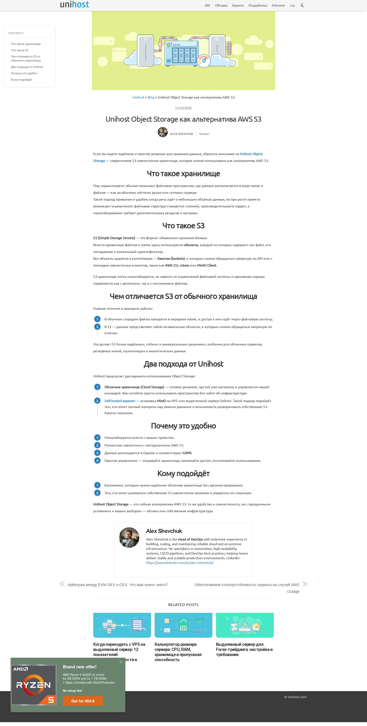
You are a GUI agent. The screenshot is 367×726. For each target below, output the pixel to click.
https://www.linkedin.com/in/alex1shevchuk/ (179, 562)
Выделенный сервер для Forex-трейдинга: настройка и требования (244, 649)
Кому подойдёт (21, 79)
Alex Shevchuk (181, 134)
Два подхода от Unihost (27, 66)
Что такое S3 (19, 50)
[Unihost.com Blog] (74, 5)
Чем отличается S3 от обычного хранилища (26, 58)
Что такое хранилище (26, 44)
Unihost (138, 97)
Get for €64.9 (83, 701)
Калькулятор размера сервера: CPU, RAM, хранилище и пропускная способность (178, 652)
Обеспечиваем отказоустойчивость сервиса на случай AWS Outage (247, 588)
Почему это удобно (24, 73)
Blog (151, 97)
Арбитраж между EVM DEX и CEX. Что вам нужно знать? (118, 585)
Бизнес (204, 134)
